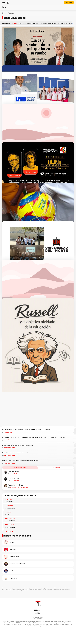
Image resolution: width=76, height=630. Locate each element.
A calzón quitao (9, 506)
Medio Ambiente (63, 23)
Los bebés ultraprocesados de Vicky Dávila (15, 453)
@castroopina (10, 501)
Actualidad (15, 23)
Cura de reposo (13, 478)
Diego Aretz (13, 549)
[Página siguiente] (46, 342)
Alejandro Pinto (8, 432)
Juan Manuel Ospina (15, 571)
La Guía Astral (8, 512)
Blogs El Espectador (14, 17)
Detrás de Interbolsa (10, 525)
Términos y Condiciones (36, 621)
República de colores (15, 485)
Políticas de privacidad (50, 621)
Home (4, 13)
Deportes (36, 23)
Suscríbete (69, 2)
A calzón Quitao (11, 508)
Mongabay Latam (14, 556)
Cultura (29, 23)
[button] (73, 23)
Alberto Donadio (11, 521)
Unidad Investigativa (10, 518)
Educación (22, 23)
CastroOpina (8, 499)
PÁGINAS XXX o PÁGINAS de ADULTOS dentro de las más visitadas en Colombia (26, 429)
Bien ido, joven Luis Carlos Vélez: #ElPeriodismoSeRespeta (20, 460)
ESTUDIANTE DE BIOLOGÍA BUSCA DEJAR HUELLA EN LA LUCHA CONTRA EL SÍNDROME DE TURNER (33, 437)
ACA (8, 514)
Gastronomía (52, 23)
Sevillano (12, 542)
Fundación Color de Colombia (19, 487)
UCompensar (13, 578)
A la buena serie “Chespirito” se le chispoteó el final (17, 445)
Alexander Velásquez (9, 447)
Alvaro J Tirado (8, 440)
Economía (44, 23)
